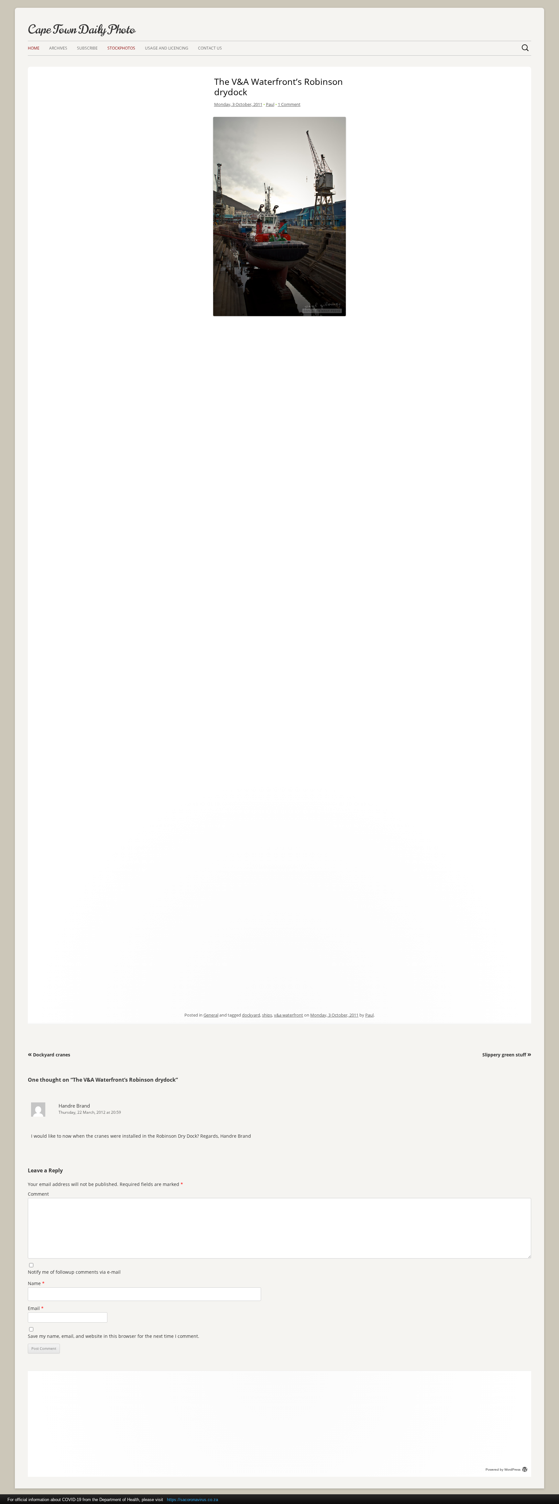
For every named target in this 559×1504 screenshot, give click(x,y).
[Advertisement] (279, 363)
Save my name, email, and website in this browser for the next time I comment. (113, 1336)
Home (33, 48)
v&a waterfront (288, 1015)
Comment (38, 1194)
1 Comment (289, 104)
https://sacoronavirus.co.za (192, 1499)
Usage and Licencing (166, 48)
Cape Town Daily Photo (81, 29)
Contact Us (210, 48)
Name (36, 1283)
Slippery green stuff (506, 1055)
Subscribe (87, 48)
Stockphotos (121, 48)
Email (36, 1308)
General (210, 1015)
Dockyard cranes (49, 1055)
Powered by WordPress (503, 1469)
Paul (270, 104)
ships (267, 1015)
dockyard (251, 1015)
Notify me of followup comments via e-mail (74, 1272)
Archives (58, 48)
